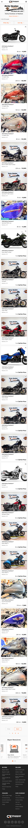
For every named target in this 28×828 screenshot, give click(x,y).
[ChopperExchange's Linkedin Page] (12, 822)
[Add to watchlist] (25, 27)
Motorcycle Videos (7, 781)
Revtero (17, 808)
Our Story (17, 795)
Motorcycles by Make (6, 778)
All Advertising (6, 797)
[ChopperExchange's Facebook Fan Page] (5, 822)
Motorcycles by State (6, 775)
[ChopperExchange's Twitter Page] (19, 822)
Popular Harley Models (6, 784)
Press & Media (19, 806)
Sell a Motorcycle (19, 769)
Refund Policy (19, 784)
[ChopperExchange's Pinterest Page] (9, 822)
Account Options (6, 800)
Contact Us (18, 804)
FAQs (3, 789)
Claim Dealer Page (7, 795)
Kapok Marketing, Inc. (17, 825)
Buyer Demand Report (19, 777)
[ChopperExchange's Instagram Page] (15, 822)
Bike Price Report (20, 774)
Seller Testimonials (20, 779)
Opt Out (17, 802)
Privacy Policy (19, 800)
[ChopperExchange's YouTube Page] (22, 822)
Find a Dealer (5, 802)
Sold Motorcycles (19, 782)
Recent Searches (6, 786)
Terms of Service (19, 797)
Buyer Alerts (5, 769)
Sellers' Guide (18, 772)
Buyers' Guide (5, 772)
